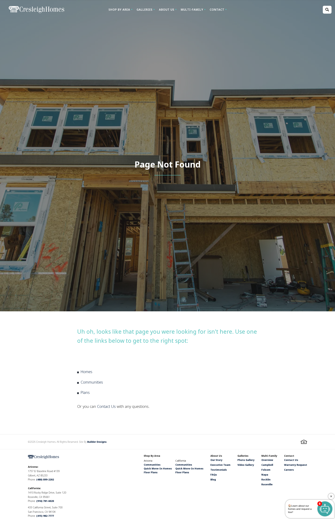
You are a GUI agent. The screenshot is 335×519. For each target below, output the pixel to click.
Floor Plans (151, 472)
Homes (86, 371)
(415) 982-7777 (45, 515)
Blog (213, 479)
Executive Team (220, 465)
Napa (264, 474)
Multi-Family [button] (192, 10)
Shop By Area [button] (119, 10)
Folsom (265, 470)
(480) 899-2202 (45, 479)
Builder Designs (97, 441)
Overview (267, 460)
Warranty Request (295, 465)
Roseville (267, 484)
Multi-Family (269, 456)
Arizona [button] (148, 460)
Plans (85, 392)
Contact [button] (217, 10)
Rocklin (265, 479)
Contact (289, 456)
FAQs (213, 474)
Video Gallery (245, 465)
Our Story (216, 460)
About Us (216, 456)
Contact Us (106, 406)
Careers (289, 470)
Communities (92, 382)
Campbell (267, 465)
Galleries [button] (144, 10)
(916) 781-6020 (45, 501)
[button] (120, 9)
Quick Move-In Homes (158, 468)
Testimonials (218, 470)
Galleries (242, 456)
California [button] (180, 460)
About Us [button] (166, 10)
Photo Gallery (245, 460)
